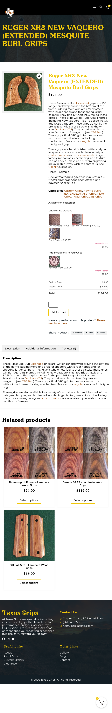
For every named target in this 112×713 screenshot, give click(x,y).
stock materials (84, 155)
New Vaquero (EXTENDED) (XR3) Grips (82, 192)
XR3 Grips (95, 196)
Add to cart (58, 312)
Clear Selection (101, 243)
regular (87, 141)
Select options (29, 500)
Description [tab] (12, 348)
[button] (94, 6)
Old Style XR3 (63, 129)
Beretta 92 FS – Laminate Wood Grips (83, 484)
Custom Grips (73, 190)
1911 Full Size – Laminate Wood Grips (29, 566)
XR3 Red (96, 132)
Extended (82, 103)
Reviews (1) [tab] (69, 348)
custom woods (58, 155)
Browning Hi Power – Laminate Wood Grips (29, 484)
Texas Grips (20, 613)
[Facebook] (3, 639)
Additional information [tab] (41, 348)
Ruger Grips (80, 196)
